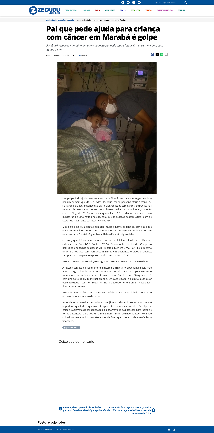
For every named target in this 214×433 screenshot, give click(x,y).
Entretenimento (165, 10)
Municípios (110, 10)
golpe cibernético (71, 327)
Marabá (86, 10)
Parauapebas (71, 10)
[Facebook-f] (122, 2)
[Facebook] (169, 429)
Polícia (148, 10)
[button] (152, 54)
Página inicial (51, 20)
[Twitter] (128, 2)
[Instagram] (133, 2)
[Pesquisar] (185, 2)
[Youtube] (139, 2)
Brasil (123, 10)
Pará (97, 10)
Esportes (135, 10)
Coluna (181, 10)
